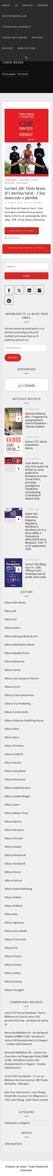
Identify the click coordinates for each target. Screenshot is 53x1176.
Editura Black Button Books (20, 644)
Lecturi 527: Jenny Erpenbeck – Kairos (36, 445)
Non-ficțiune (27, 48)
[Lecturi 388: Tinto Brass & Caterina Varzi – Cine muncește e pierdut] (26, 110)
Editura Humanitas (15, 779)
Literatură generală (16, 26)
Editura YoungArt (14, 990)
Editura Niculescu (14, 830)
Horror (43, 5)
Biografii (11, 180)
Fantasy (27, 5)
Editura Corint (12, 686)
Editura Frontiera (14, 745)
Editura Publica (13, 897)
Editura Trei (11, 948)
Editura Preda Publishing (18, 888)
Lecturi (24, 180)
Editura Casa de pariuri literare (22, 678)
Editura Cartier (13, 670)
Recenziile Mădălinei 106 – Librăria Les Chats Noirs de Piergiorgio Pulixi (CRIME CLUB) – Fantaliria (26, 1056)
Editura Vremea (13, 981)
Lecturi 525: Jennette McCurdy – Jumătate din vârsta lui (26, 1020)
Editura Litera (12, 804)
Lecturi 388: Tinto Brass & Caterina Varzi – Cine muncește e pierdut (25, 193)
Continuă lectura (21, 231)
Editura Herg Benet (15, 771)
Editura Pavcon (13, 872)
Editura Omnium (14, 838)
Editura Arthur (13, 627)
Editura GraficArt (14, 754)
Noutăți (7, 48)
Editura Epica (12, 737)
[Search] (26, 57)
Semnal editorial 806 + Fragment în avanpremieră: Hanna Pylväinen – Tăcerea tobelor (36, 420)
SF (16, 5)
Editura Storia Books (16, 931)
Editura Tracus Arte (15, 939)
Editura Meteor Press (16, 813)
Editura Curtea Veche (16, 712)
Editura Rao (11, 914)
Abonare (13, 357)
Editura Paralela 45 (15, 863)
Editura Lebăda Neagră (17, 796)
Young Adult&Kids (14, 37)
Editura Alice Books (15, 602)
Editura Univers (13, 964)
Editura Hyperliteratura (17, 787)
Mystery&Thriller (14, 16)
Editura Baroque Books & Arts (21, 636)
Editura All (10, 611)
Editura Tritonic (13, 956)
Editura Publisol (13, 905)
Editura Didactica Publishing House (24, 720)
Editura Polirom (13, 880)
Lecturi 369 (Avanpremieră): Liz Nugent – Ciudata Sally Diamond (25, 1063)
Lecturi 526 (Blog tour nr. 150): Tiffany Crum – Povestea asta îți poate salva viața (35, 570)
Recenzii (37, 37)
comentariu (13, 238)
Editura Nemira (13, 821)
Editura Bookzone (14, 661)
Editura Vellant (13, 973)
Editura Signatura (14, 922)
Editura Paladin (13, 846)
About (6, 5)
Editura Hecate (13, 762)
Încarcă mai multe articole (26, 248)
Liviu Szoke (34, 202)
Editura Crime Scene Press (19, 695)
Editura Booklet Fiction (17, 653)
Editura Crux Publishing (18, 703)
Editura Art (11, 619)
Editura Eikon (12, 728)
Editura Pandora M (15, 855)
